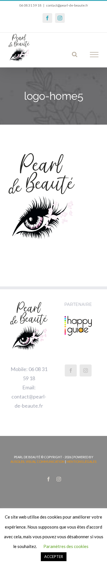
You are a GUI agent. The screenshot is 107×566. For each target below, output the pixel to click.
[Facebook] (71, 370)
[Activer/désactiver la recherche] (74, 54)
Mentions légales (81, 461)
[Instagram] (86, 370)
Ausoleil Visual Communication (37, 461)
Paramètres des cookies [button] (65, 546)
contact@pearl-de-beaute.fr (67, 5)
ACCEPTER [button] (53, 556)
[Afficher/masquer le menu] (94, 54)
